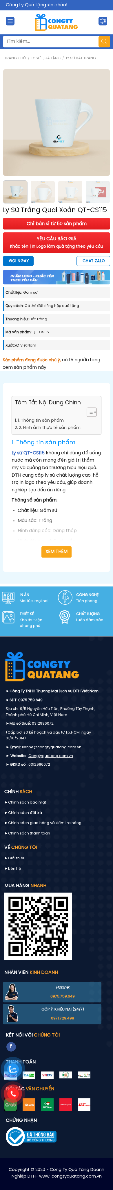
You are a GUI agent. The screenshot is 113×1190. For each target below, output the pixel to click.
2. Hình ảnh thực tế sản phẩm (50, 427)
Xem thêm (56, 551)
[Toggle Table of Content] (88, 412)
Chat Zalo (94, 261)
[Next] (100, 122)
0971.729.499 (62, 1018)
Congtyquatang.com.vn (50, 756)
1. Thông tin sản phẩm (41, 420)
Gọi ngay (19, 261)
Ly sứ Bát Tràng (81, 58)
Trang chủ (15, 58)
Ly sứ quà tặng (46, 58)
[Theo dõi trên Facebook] (11, 1047)
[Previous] (12, 122)
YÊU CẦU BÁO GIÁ (56, 242)
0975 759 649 (30, 700)
